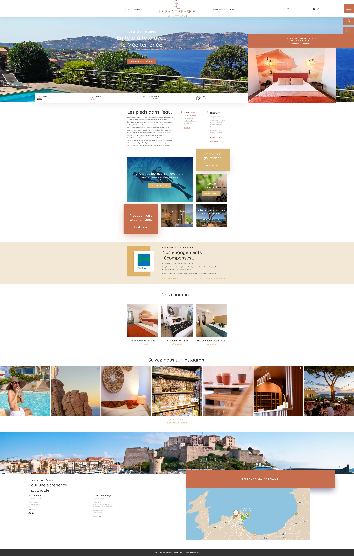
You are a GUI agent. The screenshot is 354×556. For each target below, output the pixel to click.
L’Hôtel (126, 9)
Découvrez (177, 220)
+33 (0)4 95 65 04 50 (190, 115)
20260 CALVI (188, 123)
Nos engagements (211, 194)
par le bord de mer (189, 121)
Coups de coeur (229, 9)
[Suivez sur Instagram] (318, 9)
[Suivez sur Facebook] (314, 9)
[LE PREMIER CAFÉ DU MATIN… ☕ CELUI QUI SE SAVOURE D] (228, 391)
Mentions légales (194, 552)
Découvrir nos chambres (301, 44)
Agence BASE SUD (180, 552)
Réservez (141, 226)
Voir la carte (212, 165)
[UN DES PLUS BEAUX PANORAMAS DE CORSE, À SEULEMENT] (75, 391)
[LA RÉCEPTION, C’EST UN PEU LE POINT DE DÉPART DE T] (278, 391)
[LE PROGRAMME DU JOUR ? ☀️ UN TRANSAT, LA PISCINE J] (25, 391)
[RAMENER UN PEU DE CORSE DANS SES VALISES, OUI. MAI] (177, 391)
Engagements (217, 9)
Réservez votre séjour (141, 61)
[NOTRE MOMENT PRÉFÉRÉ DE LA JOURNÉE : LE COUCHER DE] (329, 391)
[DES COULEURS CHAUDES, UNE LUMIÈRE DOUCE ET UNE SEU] (126, 391)
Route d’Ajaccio (189, 118)
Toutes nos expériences (160, 185)
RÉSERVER (349, 9)
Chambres (136, 9)
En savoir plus (211, 220)
